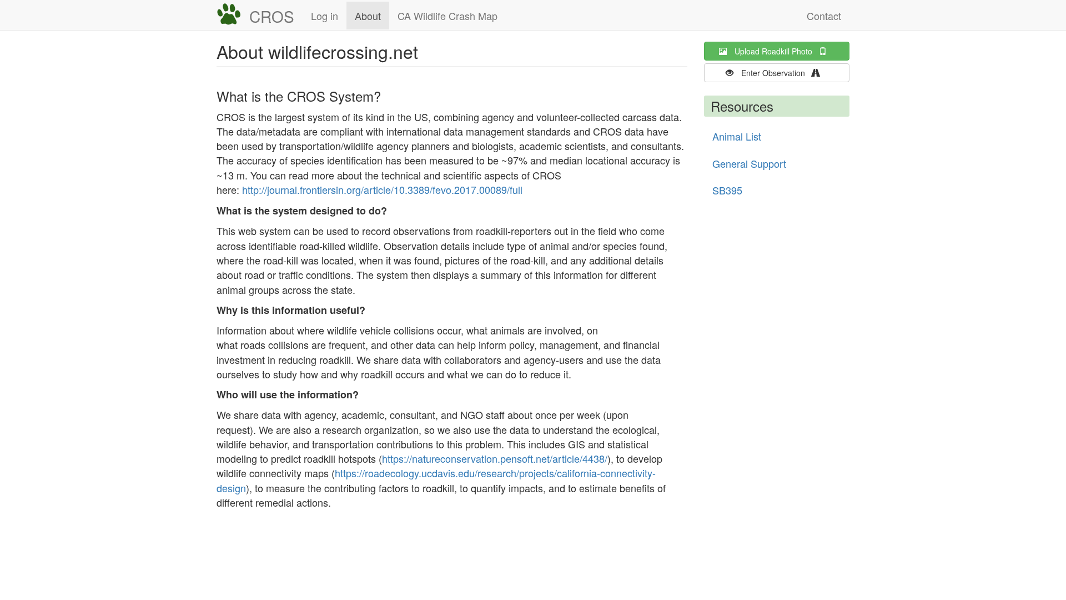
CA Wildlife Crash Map (447, 15)
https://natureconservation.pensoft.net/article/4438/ (494, 458)
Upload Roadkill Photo (777, 51)
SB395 (727, 190)
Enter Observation (776, 72)
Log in (324, 15)
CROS (271, 16)
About (368, 15)
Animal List (736, 136)
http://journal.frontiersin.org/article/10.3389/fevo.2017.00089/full (382, 189)
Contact (824, 15)
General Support (749, 163)
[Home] (233, 14)
